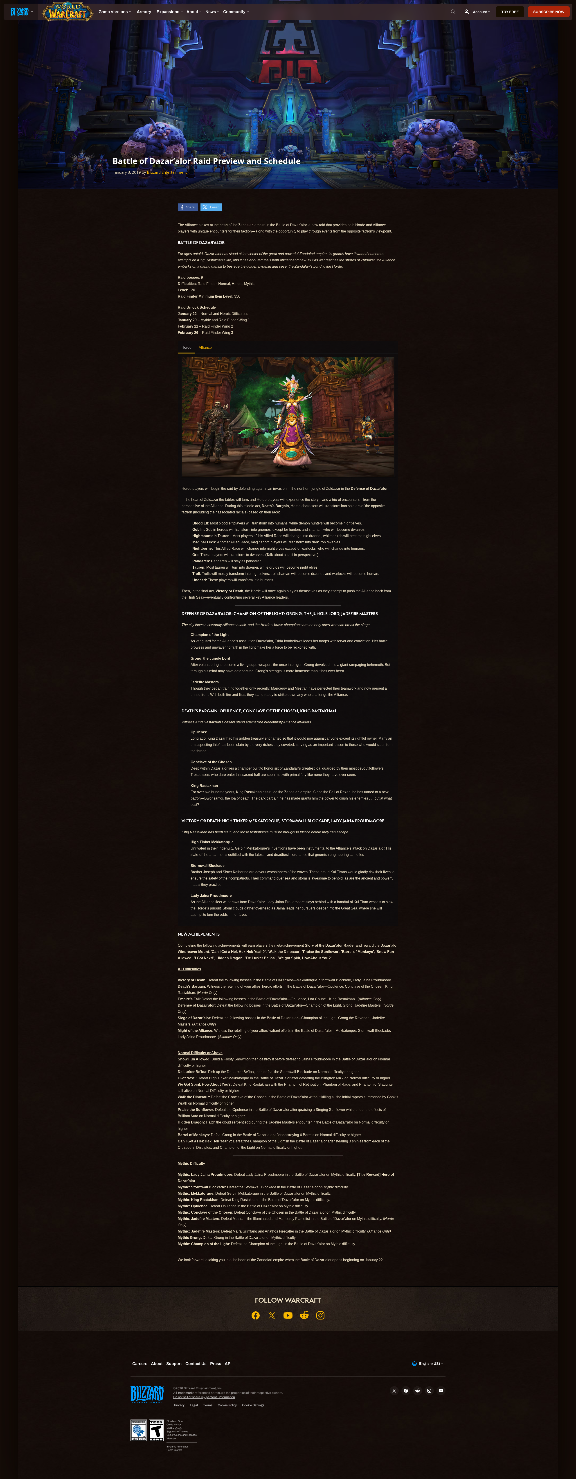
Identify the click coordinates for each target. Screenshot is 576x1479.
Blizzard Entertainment (167, 172)
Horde (186, 347)
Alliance (205, 347)
